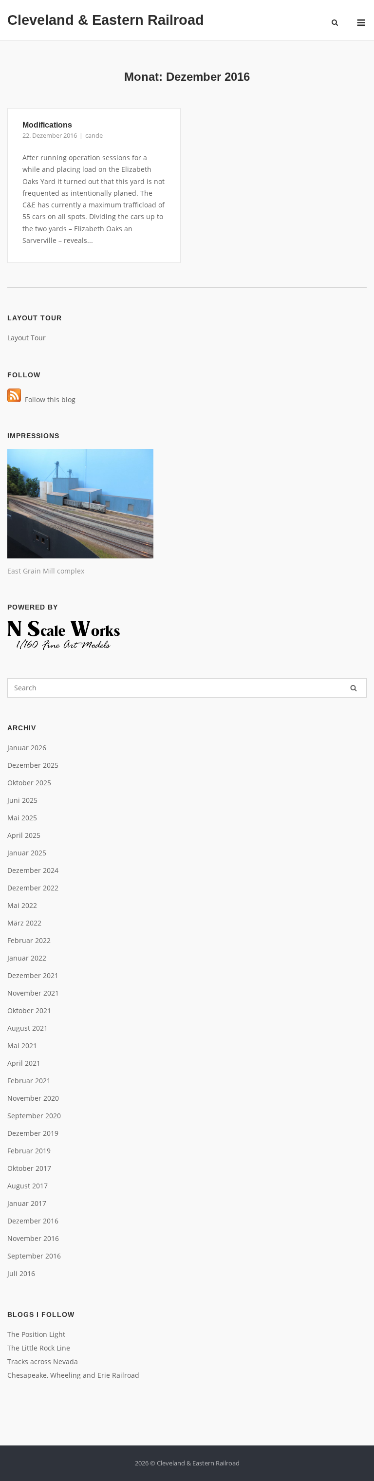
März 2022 (24, 922)
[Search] (353, 688)
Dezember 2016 (32, 1220)
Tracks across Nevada (42, 1361)
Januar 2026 (26, 747)
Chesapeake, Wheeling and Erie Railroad (73, 1375)
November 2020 (33, 1098)
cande (94, 135)
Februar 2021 (29, 1080)
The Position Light (36, 1334)
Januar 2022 (26, 958)
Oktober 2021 (29, 1010)
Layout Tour (26, 337)
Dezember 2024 (32, 870)
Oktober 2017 (29, 1168)
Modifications (47, 125)
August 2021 (27, 1028)
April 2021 (23, 1063)
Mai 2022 (22, 905)
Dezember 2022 (32, 887)
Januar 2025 (26, 852)
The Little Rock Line (38, 1347)
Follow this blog (48, 399)
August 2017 (27, 1185)
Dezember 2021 (32, 975)
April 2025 (23, 835)
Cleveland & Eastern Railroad (105, 20)
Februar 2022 (29, 940)
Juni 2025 (22, 800)
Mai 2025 (22, 817)
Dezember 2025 (32, 765)
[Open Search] (335, 23)
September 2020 (34, 1115)
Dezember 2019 (32, 1133)
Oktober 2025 (29, 782)
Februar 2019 (29, 1150)
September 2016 (34, 1255)
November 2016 (33, 1238)
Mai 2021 (22, 1045)
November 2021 (33, 993)
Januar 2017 (26, 1203)
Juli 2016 (21, 1273)
